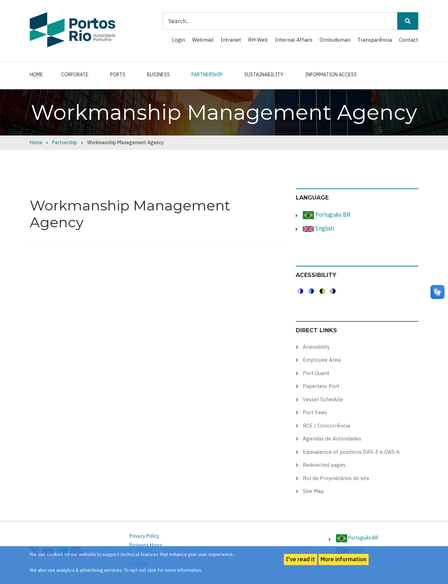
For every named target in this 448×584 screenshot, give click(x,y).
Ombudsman (335, 39)
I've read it (300, 559)
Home (36, 74)
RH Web (258, 39)
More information (343, 559)
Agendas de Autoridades (332, 438)
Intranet (230, 39)
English (324, 228)
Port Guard (316, 373)
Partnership (207, 74)
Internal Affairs (294, 39)
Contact (408, 39)
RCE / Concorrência (326, 425)
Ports (117, 74)
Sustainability (264, 74)
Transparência (374, 39)
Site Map (313, 491)
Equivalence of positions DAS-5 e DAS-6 (351, 452)
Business (158, 74)
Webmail (203, 39)
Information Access (331, 74)
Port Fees (315, 412)
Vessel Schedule (323, 399)
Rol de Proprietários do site (336, 478)
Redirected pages (324, 464)
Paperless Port (321, 386)
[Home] (72, 29)
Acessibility (316, 346)
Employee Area (322, 359)
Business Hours (146, 545)
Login (178, 39)
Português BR (332, 214)
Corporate (75, 74)
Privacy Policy (144, 536)
